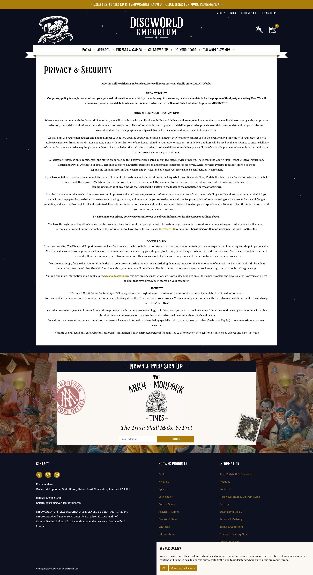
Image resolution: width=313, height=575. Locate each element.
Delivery (224, 504)
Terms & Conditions (231, 526)
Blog (233, 13)
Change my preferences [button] (183, 568)
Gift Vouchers (166, 534)
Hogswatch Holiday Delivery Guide (240, 496)
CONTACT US (167, 229)
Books (86, 50)
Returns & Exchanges (232, 519)
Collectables (158, 50)
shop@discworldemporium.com (63, 503)
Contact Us (226, 489)
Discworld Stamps (216, 50)
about (221, 13)
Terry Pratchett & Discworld (236, 474)
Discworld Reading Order (234, 534)
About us (225, 481)
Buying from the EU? (232, 511)
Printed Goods (185, 50)
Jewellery (163, 481)
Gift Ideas (164, 526)
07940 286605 (53, 498)
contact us (248, 13)
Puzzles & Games (129, 50)
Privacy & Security (230, 541)
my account (269, 13)
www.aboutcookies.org (115, 276)
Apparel (103, 50)
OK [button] (163, 568)
